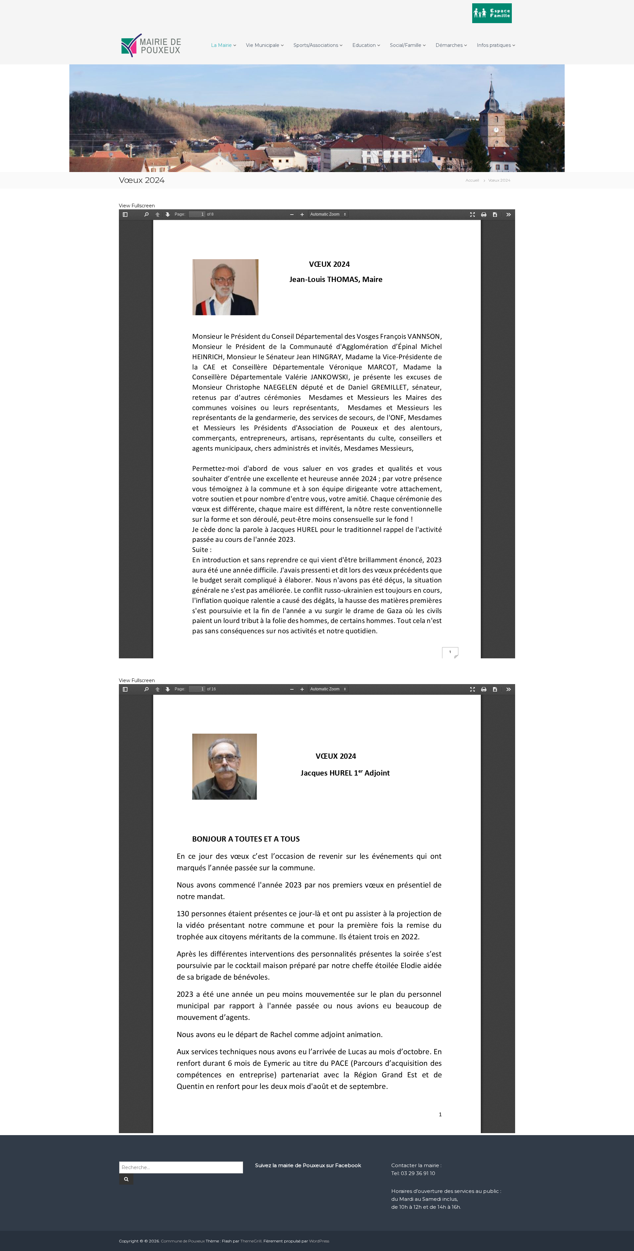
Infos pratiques (494, 45)
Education (364, 45)
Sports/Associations (316, 45)
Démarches (449, 45)
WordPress (319, 1240)
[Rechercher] (126, 1179)
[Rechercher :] (181, 1167)
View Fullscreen (137, 206)
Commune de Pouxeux (183, 1240)
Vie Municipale (262, 45)
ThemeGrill (251, 1240)
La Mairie (221, 45)
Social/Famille (405, 45)
